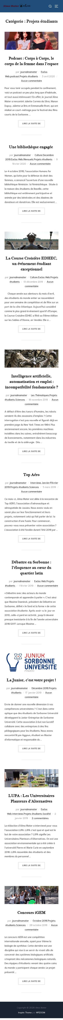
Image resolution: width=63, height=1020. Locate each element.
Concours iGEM (31, 912)
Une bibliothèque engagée (31, 146)
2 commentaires (40, 818)
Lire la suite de (33, 123)
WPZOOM (40, 1012)
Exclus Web (17, 159)
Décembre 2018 (40, 688)
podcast (14, 76)
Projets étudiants (29, 76)
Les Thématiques (40, 395)
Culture (38, 154)
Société (47, 813)
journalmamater (28, 71)
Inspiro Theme (25, 1012)
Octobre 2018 (40, 920)
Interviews (35, 482)
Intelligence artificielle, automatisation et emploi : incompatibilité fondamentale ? (31, 381)
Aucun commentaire (31, 80)
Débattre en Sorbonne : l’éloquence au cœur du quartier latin (31, 567)
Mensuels (28, 159)
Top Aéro (31, 474)
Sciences (20, 399)
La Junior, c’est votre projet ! (31, 680)
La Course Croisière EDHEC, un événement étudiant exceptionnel (31, 263)
